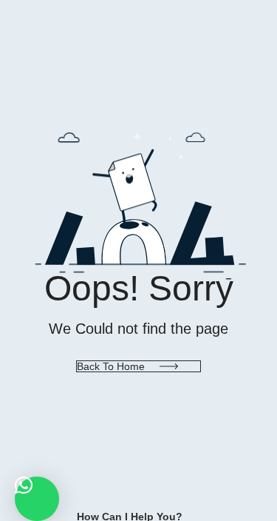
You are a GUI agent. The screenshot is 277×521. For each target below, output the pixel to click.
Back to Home (111, 366)
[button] (37, 499)
